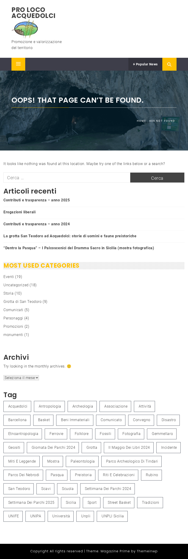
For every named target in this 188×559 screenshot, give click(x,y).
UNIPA (35, 516)
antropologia (50, 406)
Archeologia (82, 406)
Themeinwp (147, 551)
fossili (105, 434)
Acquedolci (18, 406)
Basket (44, 420)
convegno (141, 420)
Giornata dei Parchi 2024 (53, 447)
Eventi (8, 277)
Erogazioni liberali (19, 212)
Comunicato (111, 420)
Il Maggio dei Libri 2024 (129, 447)
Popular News (146, 64)
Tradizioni (150, 502)
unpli (85, 516)
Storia (8, 293)
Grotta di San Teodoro (22, 301)
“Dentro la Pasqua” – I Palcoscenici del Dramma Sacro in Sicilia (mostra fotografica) (78, 248)
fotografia (131, 434)
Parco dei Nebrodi (23, 475)
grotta (91, 447)
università (61, 516)
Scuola (68, 489)
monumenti (13, 335)
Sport (92, 502)
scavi (46, 489)
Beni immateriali (75, 420)
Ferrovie (57, 434)
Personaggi (13, 318)
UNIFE (13, 516)
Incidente (169, 447)
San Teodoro (19, 489)
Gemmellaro (162, 434)
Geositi (14, 447)
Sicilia (71, 502)
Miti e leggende (22, 461)
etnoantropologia (23, 434)
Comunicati (13, 310)
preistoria (83, 475)
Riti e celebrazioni (119, 475)
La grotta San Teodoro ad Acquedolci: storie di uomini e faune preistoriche (69, 236)
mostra (53, 461)
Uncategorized (16, 285)
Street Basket (119, 502)
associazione (115, 406)
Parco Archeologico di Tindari (132, 461)
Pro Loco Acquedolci (33, 12)
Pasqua (57, 475)
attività (145, 406)
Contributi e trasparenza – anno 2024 (36, 224)
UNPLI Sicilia (113, 516)
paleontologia (83, 461)
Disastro (169, 420)
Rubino (152, 475)
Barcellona (17, 420)
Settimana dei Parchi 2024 (108, 489)
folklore (82, 434)
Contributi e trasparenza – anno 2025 (36, 200)
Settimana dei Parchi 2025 (31, 502)
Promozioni (13, 326)
